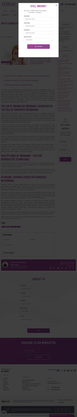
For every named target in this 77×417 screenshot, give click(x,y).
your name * (27, 16)
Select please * (28, 36)
